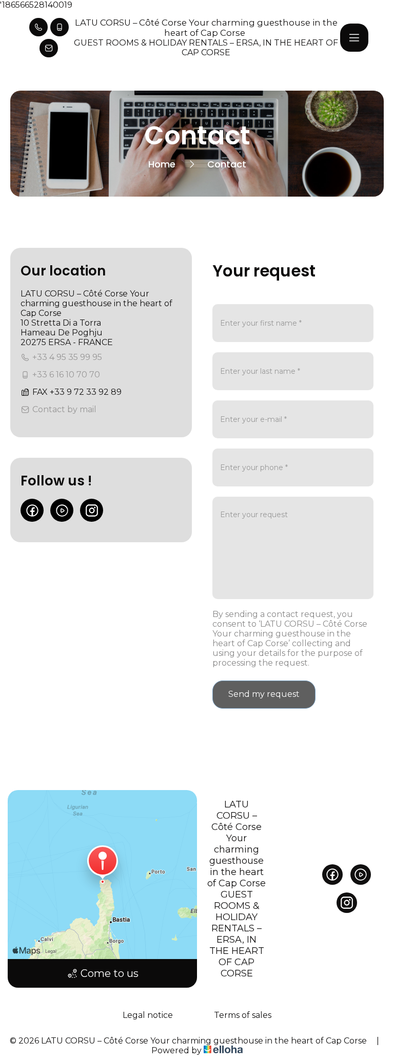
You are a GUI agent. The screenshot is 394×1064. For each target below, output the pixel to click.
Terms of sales (242, 1015)
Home (161, 164)
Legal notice (148, 1015)
